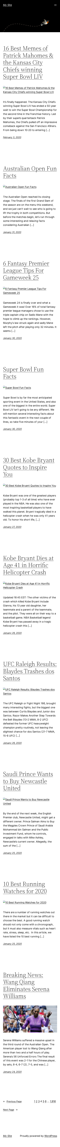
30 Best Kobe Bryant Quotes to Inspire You (28, 467)
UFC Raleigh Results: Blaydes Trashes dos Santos (30, 671)
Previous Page (12, 1101)
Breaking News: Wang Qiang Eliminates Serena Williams (26, 985)
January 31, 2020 (12, 232)
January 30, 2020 (12, 338)
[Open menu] (55, 5)
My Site (7, 4)
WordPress (50, 1135)
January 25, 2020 (12, 852)
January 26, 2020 (12, 633)
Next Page (10, 1109)
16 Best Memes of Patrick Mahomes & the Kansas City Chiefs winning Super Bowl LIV (28, 62)
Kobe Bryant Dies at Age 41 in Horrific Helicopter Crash (28, 565)
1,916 (53, 1101)
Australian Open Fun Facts (30, 172)
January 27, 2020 (12, 526)
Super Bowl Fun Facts (23, 373)
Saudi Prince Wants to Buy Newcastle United (28, 781)
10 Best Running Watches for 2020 (25, 887)
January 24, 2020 (12, 1071)
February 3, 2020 (12, 137)
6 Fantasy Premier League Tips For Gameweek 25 (26, 270)
